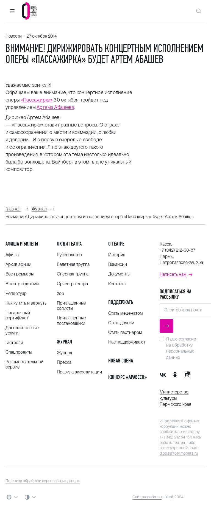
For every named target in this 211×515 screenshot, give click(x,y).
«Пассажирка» (36, 100)
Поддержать (120, 302)
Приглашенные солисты (71, 305)
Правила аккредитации (79, 372)
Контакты (117, 283)
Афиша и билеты (21, 244)
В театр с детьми (22, 283)
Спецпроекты (18, 352)
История (116, 254)
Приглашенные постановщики (71, 320)
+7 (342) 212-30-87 (177, 250)
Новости (13, 36)
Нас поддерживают (126, 342)
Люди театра (69, 244)
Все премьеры (19, 274)
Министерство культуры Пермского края (175, 398)
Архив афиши (18, 264)
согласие (187, 339)
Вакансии (117, 264)
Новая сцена (120, 361)
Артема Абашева (55, 107)
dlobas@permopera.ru (179, 453)
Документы (119, 274)
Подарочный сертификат (17, 315)
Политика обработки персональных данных (42, 481)
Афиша (12, 254)
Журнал (64, 342)
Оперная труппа (72, 274)
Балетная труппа (73, 264)
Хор (60, 293)
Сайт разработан (147, 497)
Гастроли (14, 342)
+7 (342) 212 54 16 (175, 437)
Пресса (64, 362)
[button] (12, 11)
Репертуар (16, 293)
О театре (116, 244)
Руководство (69, 254)
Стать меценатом (125, 313)
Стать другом (121, 322)
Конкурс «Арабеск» (127, 377)
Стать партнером (125, 332)
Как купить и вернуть (25, 303)
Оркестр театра (72, 283)
